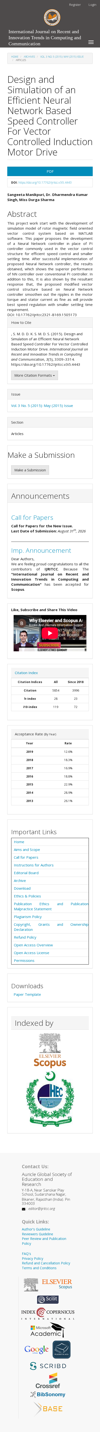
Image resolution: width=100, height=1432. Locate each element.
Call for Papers (32, 517)
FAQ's (26, 1253)
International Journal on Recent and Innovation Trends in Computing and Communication (44, 33)
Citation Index (26, 672)
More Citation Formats (33, 375)
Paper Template (27, 994)
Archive (20, 880)
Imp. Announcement (41, 550)
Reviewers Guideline (37, 1234)
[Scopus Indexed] (50, 1050)
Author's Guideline (36, 1229)
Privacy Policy (32, 1258)
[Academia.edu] (62, 1349)
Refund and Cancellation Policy (46, 1263)
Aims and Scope (27, 849)
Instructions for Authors (34, 865)
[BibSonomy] (47, 1394)
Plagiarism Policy (28, 916)
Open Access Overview (33, 944)
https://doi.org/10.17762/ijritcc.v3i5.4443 (45, 182)
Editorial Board (26, 872)
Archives (29, 56)
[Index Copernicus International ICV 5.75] (47, 1313)
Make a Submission (30, 469)
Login (92, 4)
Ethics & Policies (27, 896)
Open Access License (31, 952)
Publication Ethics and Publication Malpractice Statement (51, 906)
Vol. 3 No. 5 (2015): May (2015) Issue (62, 56)
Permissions (24, 960)
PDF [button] (50, 171)
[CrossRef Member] (47, 1379)
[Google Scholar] (36, 1349)
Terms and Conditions (39, 1268)
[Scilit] (47, 1299)
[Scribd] (47, 1365)
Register (75, 4)
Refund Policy (25, 937)
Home (14, 56)
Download (22, 888)
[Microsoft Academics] (47, 1329)
